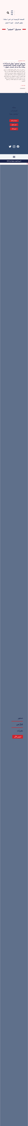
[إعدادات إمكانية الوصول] (27, 164)
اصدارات (14, 111)
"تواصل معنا (14, 114)
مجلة (5, 19)
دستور (20, 718)
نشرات (20, 730)
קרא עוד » (23, 85)
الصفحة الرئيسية (19, 19)
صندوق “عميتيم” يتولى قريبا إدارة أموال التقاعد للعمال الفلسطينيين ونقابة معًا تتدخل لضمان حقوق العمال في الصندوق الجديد (14, 66)
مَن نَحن (10, 19)
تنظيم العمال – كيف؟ (16, 23)
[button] (8, 13)
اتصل (6, 23)
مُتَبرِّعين (19, 724)
